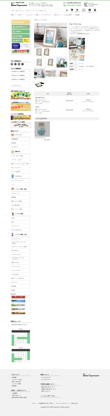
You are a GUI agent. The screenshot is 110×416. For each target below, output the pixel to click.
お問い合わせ (74, 403)
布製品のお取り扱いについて (48, 389)
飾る (46, 20)
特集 (37, 14)
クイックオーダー (46, 14)
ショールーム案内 (16, 383)
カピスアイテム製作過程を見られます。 (80, 33)
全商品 (35, 20)
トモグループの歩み (17, 379)
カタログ (20, 14)
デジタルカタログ (45, 377)
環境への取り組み (16, 381)
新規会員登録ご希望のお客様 (19, 397)
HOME (12, 14)
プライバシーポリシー (61, 403)
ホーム (34, 403)
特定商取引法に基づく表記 (46, 403)
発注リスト (57, 14)
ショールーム (29, 14)
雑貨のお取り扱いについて (48, 387)
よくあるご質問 (67, 14)
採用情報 (14, 385)
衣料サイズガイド (45, 391)
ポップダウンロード (46, 379)
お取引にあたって (16, 395)
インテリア (40, 20)
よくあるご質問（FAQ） (48, 396)
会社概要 (77, 14)
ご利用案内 (14, 393)
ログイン (84, 101)
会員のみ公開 (69, 100)
